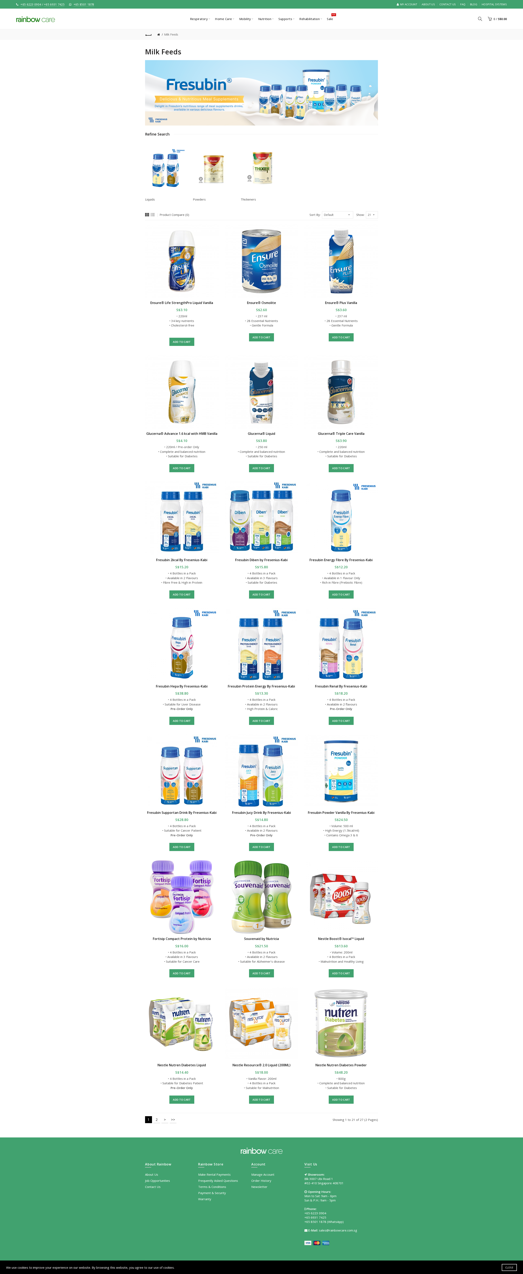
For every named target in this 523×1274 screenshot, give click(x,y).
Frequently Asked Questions (218, 1181)
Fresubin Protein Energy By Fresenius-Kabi (261, 686)
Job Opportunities (157, 1181)
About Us (428, 4)
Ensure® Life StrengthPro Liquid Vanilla (181, 303)
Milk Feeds (171, 34)
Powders (199, 199)
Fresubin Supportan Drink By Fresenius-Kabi (182, 812)
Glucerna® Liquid (261, 433)
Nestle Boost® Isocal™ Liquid (341, 938)
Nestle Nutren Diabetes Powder (341, 1065)
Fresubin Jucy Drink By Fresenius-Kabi (261, 812)
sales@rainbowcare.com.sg (338, 1230)
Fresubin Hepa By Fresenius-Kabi (182, 686)
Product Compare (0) (174, 215)
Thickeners (248, 199)
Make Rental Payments (214, 1174)
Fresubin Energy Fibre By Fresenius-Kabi (341, 560)
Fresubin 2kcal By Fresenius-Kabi (181, 560)
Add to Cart (182, 342)
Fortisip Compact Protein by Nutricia (182, 938)
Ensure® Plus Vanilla (341, 303)
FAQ (462, 4)
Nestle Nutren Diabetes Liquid (182, 1065)
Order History (261, 1181)
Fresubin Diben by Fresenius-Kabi (261, 560)
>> (173, 1119)
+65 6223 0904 (30, 4)
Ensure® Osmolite (261, 303)
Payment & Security (212, 1193)
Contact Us (447, 4)
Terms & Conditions (212, 1187)
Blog (473, 4)
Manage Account (262, 1174)
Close (509, 1267)
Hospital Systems (494, 4)
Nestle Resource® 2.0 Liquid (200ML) (261, 1065)
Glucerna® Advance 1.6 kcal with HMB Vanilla (181, 433)
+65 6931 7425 (54, 4)
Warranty (204, 1199)
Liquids (150, 199)
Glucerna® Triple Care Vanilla (341, 433)
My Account (408, 4)
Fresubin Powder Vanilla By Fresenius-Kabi (341, 812)
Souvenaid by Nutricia (261, 938)
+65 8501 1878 (84, 4)
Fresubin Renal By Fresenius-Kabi (341, 686)
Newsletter (259, 1187)
